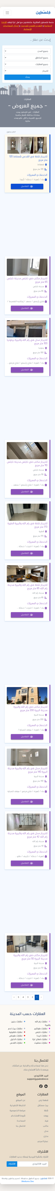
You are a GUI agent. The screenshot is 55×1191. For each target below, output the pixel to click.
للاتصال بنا (20, 1126)
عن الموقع (20, 1100)
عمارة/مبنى (42, 1141)
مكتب (45, 1126)
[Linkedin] (46, 1086)
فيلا (46, 1121)
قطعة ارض (43, 1100)
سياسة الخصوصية (17, 1111)
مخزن (45, 1136)
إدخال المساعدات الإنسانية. (17, 27)
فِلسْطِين (43, 12)
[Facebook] (41, 1086)
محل (46, 1131)
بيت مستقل (43, 1105)
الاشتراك (11, 1164)
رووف (46, 1116)
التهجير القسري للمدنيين (31, 26)
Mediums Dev (28, 1181)
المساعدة (21, 1121)
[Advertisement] (27, 224)
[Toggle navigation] (7, 13)
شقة (46, 1111)
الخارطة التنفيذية (17, 1105)
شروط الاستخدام (18, 1116)
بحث (27, 77)
